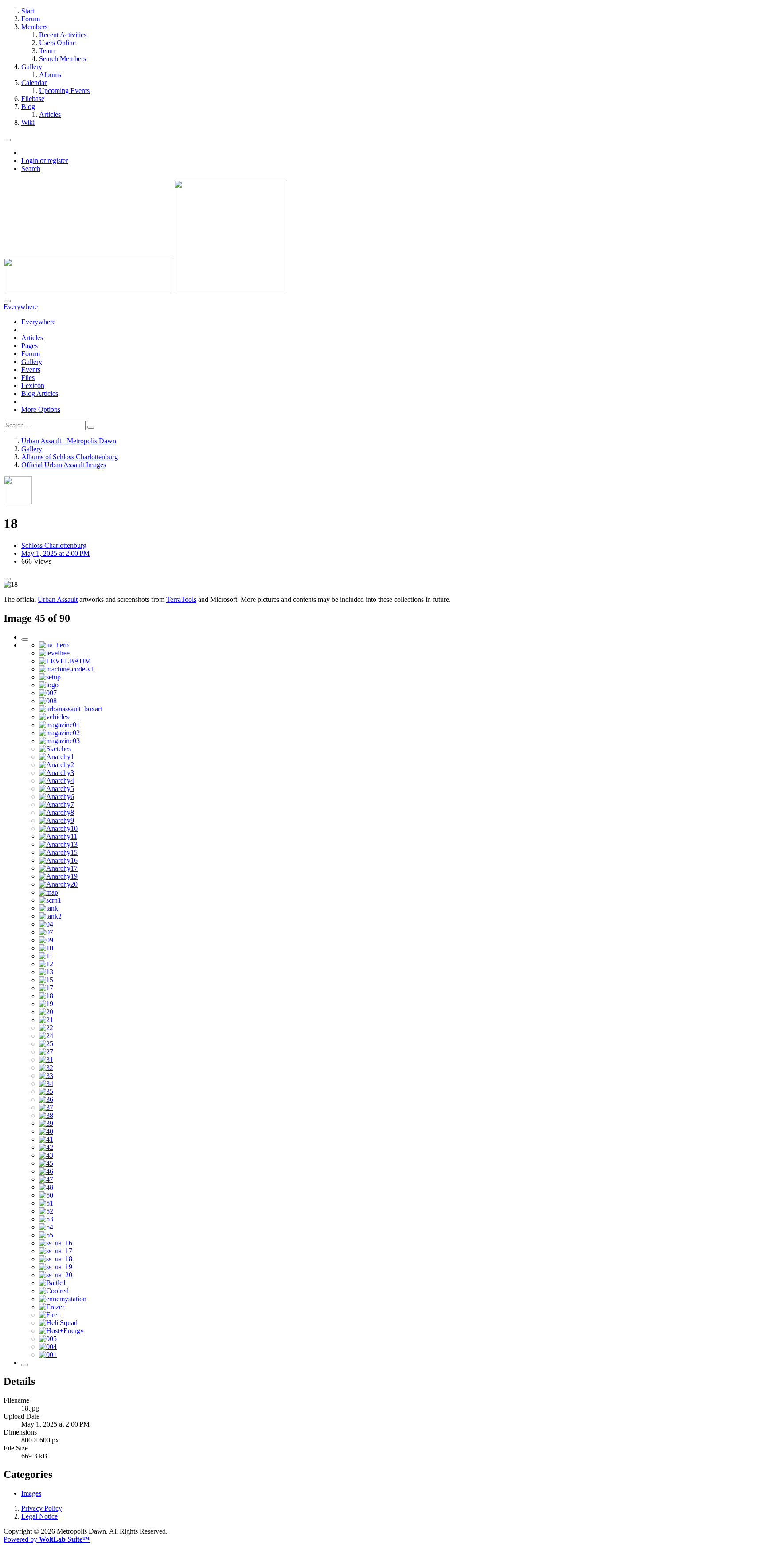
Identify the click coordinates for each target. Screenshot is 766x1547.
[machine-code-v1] (66, 669)
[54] (46, 1227)
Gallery (31, 361)
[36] (46, 1099)
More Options (40, 409)
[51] (46, 1203)
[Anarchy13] (58, 844)
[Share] (7, 579)
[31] (46, 1059)
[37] (46, 1107)
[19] (46, 1004)
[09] (46, 940)
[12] (46, 964)
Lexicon (32, 385)
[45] (46, 1163)
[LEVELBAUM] (65, 661)
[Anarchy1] (56, 756)
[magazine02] (59, 733)
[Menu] (7, 140)
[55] (46, 1235)
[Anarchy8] (56, 812)
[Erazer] (51, 1306)
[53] (46, 1219)
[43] (46, 1155)
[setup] (50, 677)
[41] (46, 1139)
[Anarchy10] (58, 828)
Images (31, 1493)
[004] (48, 1346)
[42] (46, 1147)
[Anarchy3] (56, 772)
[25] (46, 1043)
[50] (46, 1195)
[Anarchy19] (58, 876)
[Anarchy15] (58, 852)
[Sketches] (55, 748)
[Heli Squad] (58, 1322)
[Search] (7, 301)
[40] (46, 1131)
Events (30, 369)
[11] (46, 956)
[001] (48, 1354)
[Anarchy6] (56, 796)
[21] (46, 1020)
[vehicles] (54, 717)
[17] (46, 988)
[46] (46, 1171)
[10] (46, 948)
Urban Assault (58, 599)
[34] (46, 1083)
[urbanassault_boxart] (70, 709)
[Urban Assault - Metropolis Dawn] (145, 291)
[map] (48, 892)
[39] (46, 1123)
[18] (46, 996)
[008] (48, 701)
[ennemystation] (62, 1299)
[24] (46, 1035)
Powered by (47, 1539)
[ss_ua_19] (55, 1267)
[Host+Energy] (61, 1330)
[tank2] (50, 916)
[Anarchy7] (56, 804)
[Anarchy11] (58, 836)
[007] (48, 693)
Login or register (44, 160)
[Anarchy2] (56, 764)
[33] (46, 1075)
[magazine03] (59, 740)
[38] (46, 1115)
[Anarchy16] (58, 860)
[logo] (49, 685)
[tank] (48, 908)
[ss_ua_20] (55, 1275)
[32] (46, 1067)
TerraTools (181, 599)
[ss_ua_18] (55, 1259)
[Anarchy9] (56, 820)
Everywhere (38, 322)
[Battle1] (52, 1283)
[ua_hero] (54, 645)
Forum (30, 353)
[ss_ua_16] (55, 1243)
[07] (46, 932)
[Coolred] (54, 1291)
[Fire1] (50, 1314)
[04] (46, 924)
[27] (46, 1051)
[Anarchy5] (56, 788)
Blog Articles (39, 393)
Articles (32, 337)
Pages (29, 345)
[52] (46, 1211)
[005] (48, 1338)
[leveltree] (54, 653)
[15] (46, 980)
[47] (46, 1179)
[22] (46, 1027)
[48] (46, 1187)
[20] (46, 1012)
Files (28, 377)
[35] (46, 1091)
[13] (46, 972)
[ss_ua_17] (55, 1251)
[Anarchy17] (58, 868)
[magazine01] (59, 725)
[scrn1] (50, 900)
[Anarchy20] (58, 884)
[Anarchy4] (56, 780)
